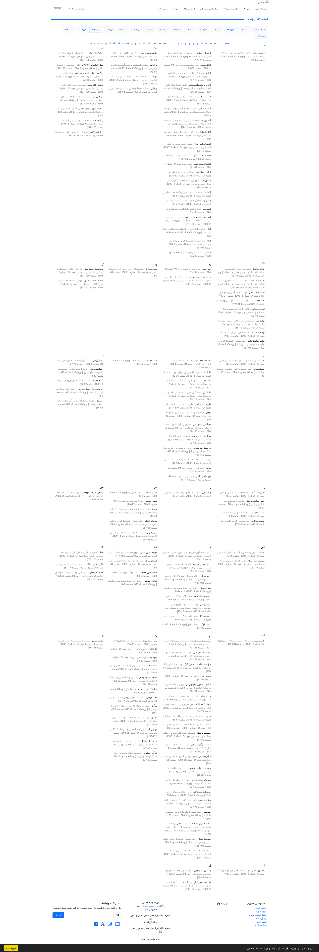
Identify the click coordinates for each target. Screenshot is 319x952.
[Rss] (95, 924)
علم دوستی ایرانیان (202, 564)
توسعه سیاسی (258, 309)
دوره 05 (109, 29)
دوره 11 (190, 29)
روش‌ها (100, 400)
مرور (248, 8)
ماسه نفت (206, 676)
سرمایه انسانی (150, 520)
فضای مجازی (151, 560)
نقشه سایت (260, 925)
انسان (208, 192)
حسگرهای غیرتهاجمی (93, 268)
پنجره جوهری (97, 108)
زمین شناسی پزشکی (255, 500)
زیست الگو (260, 512)
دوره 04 (95, 29)
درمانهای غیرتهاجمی (202, 424)
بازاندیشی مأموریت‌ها (147, 53)
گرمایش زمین (259, 640)
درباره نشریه (261, 911)
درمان (208, 412)
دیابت (208, 468)
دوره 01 (261, 36)
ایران (209, 229)
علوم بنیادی (205, 587)
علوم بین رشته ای (202, 596)
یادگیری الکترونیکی (202, 870)
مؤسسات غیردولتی (202, 652)
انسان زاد (207, 200)
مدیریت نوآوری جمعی (201, 744)
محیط (208, 716)
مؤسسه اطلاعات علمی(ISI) (198, 664)
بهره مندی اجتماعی (148, 76)
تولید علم (260, 320)
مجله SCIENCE (203, 704)
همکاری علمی (258, 870)
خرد (263, 360)
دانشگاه (207, 372)
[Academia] (103, 924)
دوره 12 (203, 29)
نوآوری (154, 705)
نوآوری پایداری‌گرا (149, 741)
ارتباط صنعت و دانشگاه (200, 96)
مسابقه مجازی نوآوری (201, 780)
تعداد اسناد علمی (257, 280)
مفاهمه (207, 811)
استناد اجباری (205, 108)
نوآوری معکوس (150, 753)
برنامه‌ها (153, 64)
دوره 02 (68, 29)
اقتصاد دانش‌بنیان (203, 132)
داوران (175, 8)
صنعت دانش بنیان (256, 560)
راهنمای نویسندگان (209, 8)
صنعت (261, 552)
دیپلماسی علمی (203, 476)
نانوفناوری (152, 649)
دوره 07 (136, 29)
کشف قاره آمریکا (95, 572)
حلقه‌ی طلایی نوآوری (93, 280)
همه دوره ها (259, 29)
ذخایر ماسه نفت (149, 360)
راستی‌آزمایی (97, 360)
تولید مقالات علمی (256, 340)
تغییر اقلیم (260, 300)
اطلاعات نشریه (231, 8)
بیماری (154, 88)
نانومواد (153, 657)
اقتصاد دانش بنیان (202, 143)
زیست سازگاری (258, 520)
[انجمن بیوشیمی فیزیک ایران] (150, 906)
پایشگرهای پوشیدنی (94, 53)
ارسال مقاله (189, 8)
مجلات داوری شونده (201, 696)
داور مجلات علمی (203, 404)
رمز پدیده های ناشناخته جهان (90, 389)
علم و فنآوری (205, 576)
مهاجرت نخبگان (204, 838)
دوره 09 (163, 29)
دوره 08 (149, 29)
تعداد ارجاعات (259, 268)
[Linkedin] (117, 924)
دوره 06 (122, 29)
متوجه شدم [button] (11, 948)
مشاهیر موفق (204, 800)
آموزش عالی (259, 53)
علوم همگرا (205, 616)
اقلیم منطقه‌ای (203, 172)
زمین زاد (261, 492)
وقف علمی (97, 640)
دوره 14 (230, 29)
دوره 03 (82, 29)
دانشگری (207, 392)
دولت (208, 459)
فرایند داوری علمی (148, 552)
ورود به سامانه (78, 8)
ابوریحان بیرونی (204, 53)
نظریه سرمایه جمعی (148, 677)
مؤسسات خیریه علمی (201, 640)
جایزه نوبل (206, 268)
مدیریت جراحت (204, 732)
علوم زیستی (205, 604)
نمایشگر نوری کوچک (147, 689)
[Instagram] (109, 924)
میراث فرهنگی (204, 850)
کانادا (101, 552)
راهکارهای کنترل (96, 368)
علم (209, 552)
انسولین (207, 208)
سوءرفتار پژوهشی (149, 532)
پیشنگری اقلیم (96, 132)
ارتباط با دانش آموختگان (200, 84)
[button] (241, 948)
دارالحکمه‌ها (205, 360)
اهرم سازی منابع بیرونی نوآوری (197, 217)
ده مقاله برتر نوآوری (202, 447)
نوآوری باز (153, 729)
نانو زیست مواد (150, 640)
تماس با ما (162, 8)
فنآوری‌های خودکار (149, 572)
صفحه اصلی (261, 8)
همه (227, 42)
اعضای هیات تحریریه (257, 914)
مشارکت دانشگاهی (202, 791)
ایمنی (208, 252)
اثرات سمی (206, 64)
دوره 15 (243, 29)
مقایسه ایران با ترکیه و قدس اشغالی (194, 823)
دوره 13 (216, 29)
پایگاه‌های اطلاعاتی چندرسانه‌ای (89, 73)
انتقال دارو (206, 180)
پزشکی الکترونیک (95, 84)
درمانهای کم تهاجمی (201, 436)
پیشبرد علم (98, 120)
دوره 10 (176, 29)
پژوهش (99, 96)
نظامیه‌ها (153, 665)
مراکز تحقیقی (205, 756)
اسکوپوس (206, 120)
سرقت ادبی (151, 509)
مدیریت (207, 724)
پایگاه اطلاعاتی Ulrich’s (92, 64)
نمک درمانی (151, 697)
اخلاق (208, 73)
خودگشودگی (259, 368)
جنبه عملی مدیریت (202, 277)
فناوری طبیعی (150, 580)
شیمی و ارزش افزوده (93, 492)
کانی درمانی (98, 564)
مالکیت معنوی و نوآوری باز (198, 684)
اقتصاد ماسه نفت (202, 163)
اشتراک (58, 915)
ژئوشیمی (206, 492)
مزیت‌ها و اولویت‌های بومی (198, 768)
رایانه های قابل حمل (94, 380)
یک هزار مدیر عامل (202, 882)
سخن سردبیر (151, 492)
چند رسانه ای (151, 268)
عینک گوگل (205, 624)
